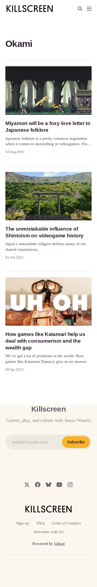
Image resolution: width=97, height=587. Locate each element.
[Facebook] (37, 484)
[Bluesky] (48, 484)
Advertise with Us (48, 532)
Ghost (59, 543)
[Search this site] (80, 8)
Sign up (22, 523)
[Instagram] (70, 484)
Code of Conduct (66, 523)
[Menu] (89, 8)
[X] (27, 484)
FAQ (40, 523)
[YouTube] (59, 484)
